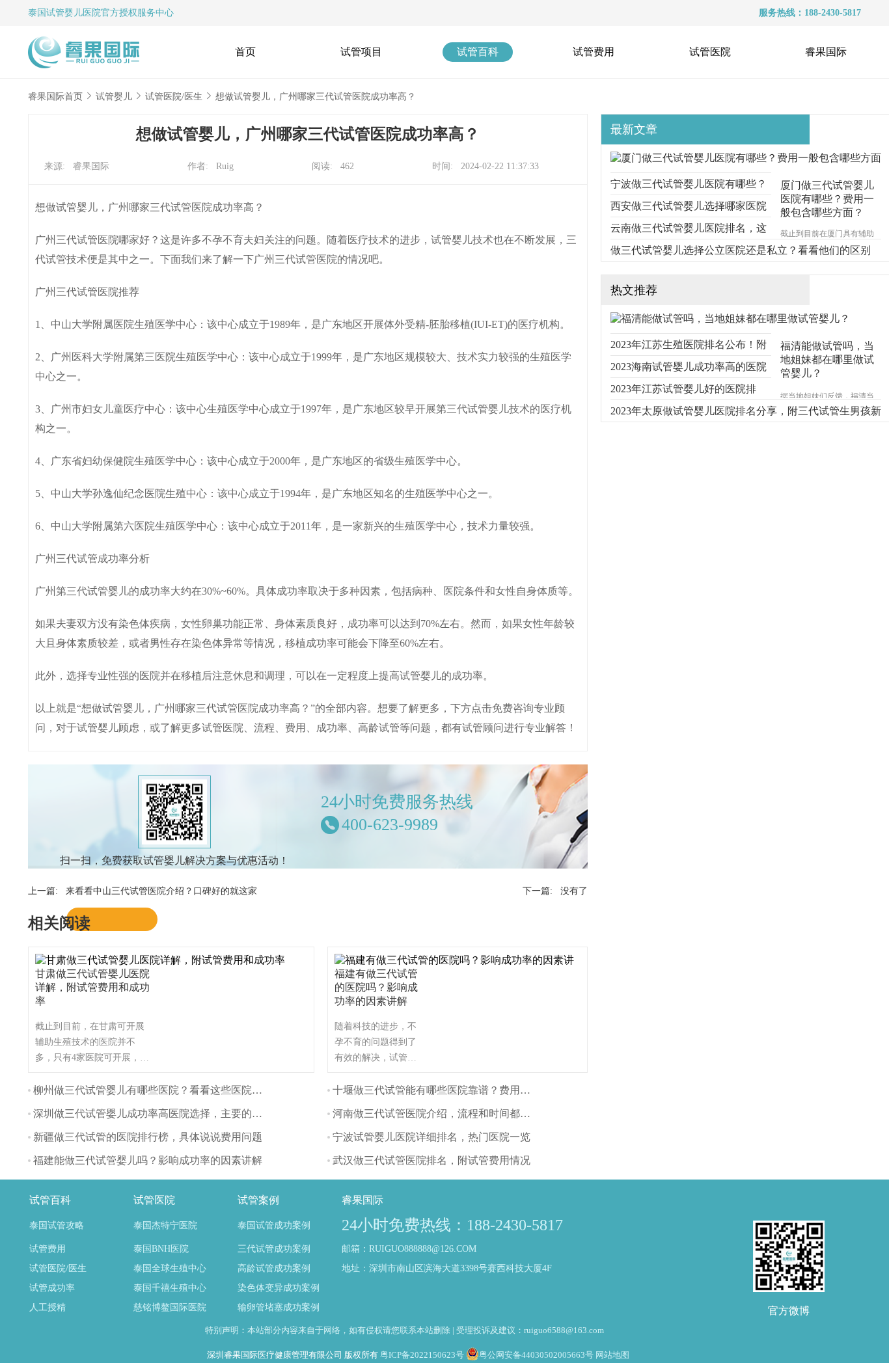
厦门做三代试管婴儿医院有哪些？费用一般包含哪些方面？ (827, 199)
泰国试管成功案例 (274, 1225)
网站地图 (612, 1355)
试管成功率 (52, 1288)
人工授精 (47, 1307)
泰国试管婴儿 (55, 13)
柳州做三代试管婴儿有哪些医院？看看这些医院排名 (153, 1090)
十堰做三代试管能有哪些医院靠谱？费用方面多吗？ (452, 1090)
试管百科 (478, 51)
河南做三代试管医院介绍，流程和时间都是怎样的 (447, 1113)
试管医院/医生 (173, 96)
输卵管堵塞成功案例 (279, 1307)
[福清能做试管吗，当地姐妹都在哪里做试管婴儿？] (730, 318)
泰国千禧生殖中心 (169, 1288)
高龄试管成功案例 (274, 1268)
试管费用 (593, 51)
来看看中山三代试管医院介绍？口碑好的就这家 (161, 891)
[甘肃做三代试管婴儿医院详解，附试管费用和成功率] (163, 959)
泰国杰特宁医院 (165, 1225)
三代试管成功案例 (274, 1249)
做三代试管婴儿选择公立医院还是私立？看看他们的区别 (740, 250)
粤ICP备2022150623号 (422, 1355)
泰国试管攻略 (56, 1225)
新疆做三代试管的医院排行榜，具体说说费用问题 (147, 1136)
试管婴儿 (114, 96)
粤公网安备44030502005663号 (536, 1355)
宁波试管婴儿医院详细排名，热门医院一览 (431, 1136)
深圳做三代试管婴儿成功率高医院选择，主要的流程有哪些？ (173, 1113)
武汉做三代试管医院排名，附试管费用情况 (431, 1160)
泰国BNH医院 (161, 1249)
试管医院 (710, 51)
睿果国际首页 (55, 96)
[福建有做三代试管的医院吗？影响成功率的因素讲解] (458, 959)
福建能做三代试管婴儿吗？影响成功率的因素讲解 (147, 1160)
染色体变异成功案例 (279, 1288)
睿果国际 (826, 51)
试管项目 (361, 51)
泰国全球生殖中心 (169, 1268)
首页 (245, 51)
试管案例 (258, 1200)
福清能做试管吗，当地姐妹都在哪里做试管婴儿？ (827, 359)
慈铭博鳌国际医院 (169, 1307)
